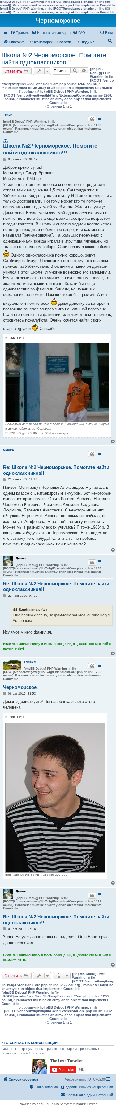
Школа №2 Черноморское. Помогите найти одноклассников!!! (54, 59)
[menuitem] (19, 32)
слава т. (30, 661)
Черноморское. (20, 687)
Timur (7, 114)
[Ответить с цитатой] (92, 119)
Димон (21, 558)
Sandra (8, 449)
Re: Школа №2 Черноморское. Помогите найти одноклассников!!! (56, 470)
